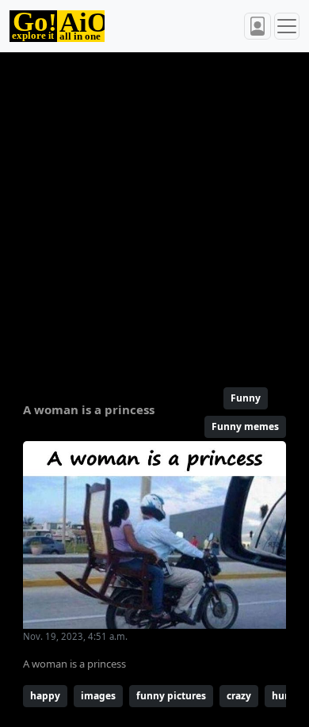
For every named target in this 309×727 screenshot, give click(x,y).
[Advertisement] (154, 213)
